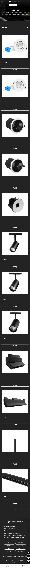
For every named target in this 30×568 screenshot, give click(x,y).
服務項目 (9, 545)
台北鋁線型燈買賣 (15, 558)
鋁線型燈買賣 (24, 556)
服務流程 (20, 545)
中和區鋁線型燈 (17, 556)
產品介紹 (20, 548)
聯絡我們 (20, 551)
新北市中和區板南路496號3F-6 (16, 535)
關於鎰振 (20, 542)
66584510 (10, 531)
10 (27, 509)
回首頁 (9, 542)
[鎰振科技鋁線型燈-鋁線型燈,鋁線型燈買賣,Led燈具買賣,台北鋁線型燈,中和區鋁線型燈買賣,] (15, 2)
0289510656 (11, 528)
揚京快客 (13, 560)
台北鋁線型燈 (10, 556)
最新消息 (9, 551)
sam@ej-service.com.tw (15, 533)
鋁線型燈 (4, 556)
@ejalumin (13, 526)
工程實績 (9, 548)
